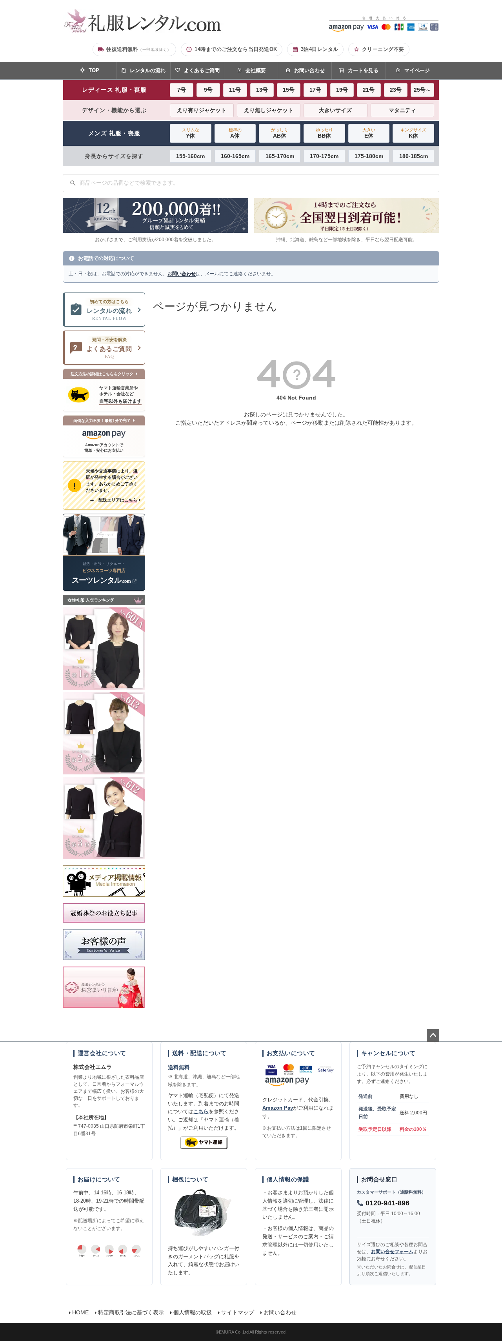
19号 (342, 90)
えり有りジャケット (201, 110)
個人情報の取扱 (192, 1312)
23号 (396, 90)
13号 (262, 90)
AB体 (279, 133)
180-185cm (413, 156)
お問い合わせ (309, 70)
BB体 (324, 133)
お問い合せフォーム (392, 1251)
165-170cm (280, 156)
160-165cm (235, 156)
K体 (413, 133)
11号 (235, 90)
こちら (201, 1111)
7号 (181, 90)
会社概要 (256, 70)
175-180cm (369, 156)
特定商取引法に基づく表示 (131, 1312)
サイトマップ (237, 1312)
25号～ (422, 90)
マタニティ (402, 110)
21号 (369, 90)
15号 (289, 90)
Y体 (190, 133)
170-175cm (324, 156)
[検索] (73, 183)
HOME (80, 1312)
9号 (208, 90)
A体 (235, 133)
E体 (368, 133)
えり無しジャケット (268, 110)
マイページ (417, 70)
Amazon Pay (277, 1108)
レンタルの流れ (148, 70)
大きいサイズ (335, 110)
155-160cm (190, 156)
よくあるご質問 (202, 70)
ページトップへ (433, 1035)
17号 (315, 90)
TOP (94, 70)
